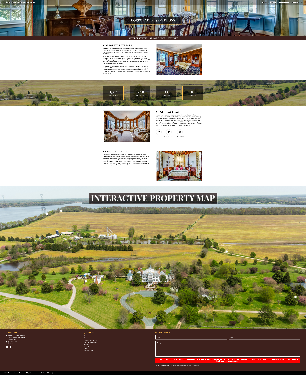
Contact (86, 348)
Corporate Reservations (90, 342)
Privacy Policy (183, 365)
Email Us (10, 343)
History (86, 338)
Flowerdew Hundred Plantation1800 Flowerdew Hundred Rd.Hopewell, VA (17, 337)
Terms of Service (192, 365)
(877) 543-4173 (12, 341)
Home (85, 336)
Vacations (86, 346)
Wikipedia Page (88, 350)
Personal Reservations (90, 340)
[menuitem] (265, 2)
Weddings (86, 344)
